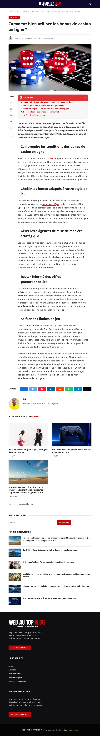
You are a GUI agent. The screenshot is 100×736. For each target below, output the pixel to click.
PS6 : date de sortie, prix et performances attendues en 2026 (71, 451)
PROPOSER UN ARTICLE (20, 715)
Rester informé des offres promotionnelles (42, 112)
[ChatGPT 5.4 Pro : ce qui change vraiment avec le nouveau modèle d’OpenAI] (15, 589)
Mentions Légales (15, 678)
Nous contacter (14, 674)
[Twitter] (11, 109)
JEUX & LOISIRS (14, 17)
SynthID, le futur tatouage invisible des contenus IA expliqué (50, 550)
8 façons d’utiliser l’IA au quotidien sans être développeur (49, 562)
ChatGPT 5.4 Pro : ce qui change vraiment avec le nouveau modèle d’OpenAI (56, 586)
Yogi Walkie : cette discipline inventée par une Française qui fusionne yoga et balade (57, 575)
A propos (12, 670)
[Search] (90, 4)
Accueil (11, 666)
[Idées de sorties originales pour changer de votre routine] (28, 434)
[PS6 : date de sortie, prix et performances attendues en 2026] (71, 434)
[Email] (11, 133)
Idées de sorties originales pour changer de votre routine (28, 451)
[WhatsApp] (11, 127)
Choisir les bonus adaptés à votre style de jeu (43, 105)
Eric (18, 38)
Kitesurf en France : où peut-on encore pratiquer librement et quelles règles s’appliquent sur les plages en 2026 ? (26, 490)
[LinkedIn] (11, 115)
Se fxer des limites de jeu (34, 115)
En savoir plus (20, 648)
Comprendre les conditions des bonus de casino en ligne (48, 102)
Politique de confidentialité (19, 682)
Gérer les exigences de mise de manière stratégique (46, 109)
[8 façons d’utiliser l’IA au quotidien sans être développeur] (15, 565)
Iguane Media (73, 730)
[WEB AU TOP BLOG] (50, 4)
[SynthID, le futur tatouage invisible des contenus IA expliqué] (15, 553)
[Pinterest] (11, 121)
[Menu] (10, 4)
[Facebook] (11, 102)
